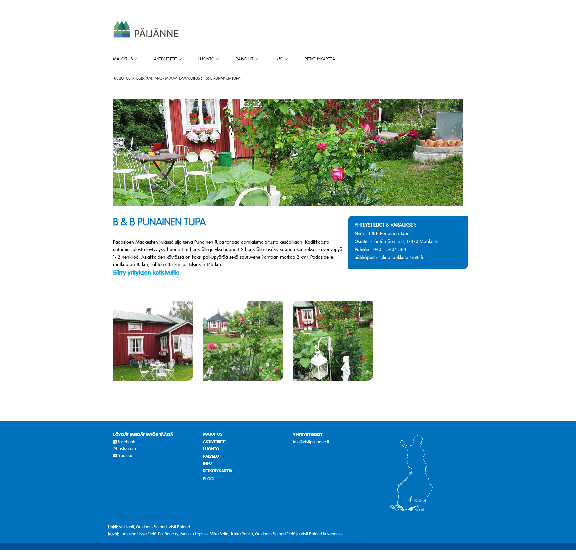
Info (279, 59)
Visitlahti (126, 527)
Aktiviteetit (165, 59)
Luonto (206, 59)
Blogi (208, 479)
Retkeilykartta (320, 59)
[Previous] (128, 152)
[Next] (448, 152)
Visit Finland (179, 527)
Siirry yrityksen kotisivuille (146, 273)
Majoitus (123, 59)
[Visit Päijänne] (146, 29)
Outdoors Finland (151, 527)
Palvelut (244, 59)
